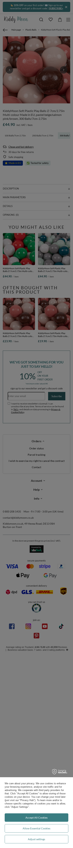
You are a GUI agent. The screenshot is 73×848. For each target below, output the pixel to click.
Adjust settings (36, 839)
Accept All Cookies (36, 817)
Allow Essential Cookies (36, 828)
